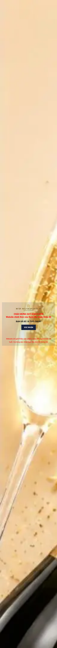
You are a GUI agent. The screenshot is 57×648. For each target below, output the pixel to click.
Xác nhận (28, 327)
